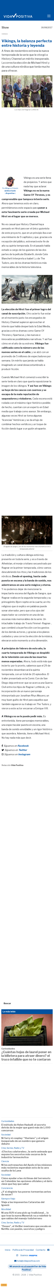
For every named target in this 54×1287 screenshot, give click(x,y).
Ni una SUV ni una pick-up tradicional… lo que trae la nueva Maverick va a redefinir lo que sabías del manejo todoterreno (26, 1215)
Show (5, 27)
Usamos (24, 1255)
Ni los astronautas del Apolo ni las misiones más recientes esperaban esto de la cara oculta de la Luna (26, 1168)
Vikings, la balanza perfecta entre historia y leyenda (27, 43)
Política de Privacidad (23, 1250)
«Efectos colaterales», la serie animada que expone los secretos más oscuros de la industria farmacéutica (26, 1154)
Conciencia (7, 1188)
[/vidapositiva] (48, 1250)
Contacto (40, 1250)
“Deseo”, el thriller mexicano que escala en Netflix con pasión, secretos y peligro (26, 1227)
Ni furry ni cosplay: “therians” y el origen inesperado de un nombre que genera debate (24, 1141)
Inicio (7, 1250)
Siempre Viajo (8, 1198)
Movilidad (6, 1209)
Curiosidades (8, 1048)
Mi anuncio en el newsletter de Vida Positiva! (28, 1268)
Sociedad (5, 1134)
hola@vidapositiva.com (28, 1261)
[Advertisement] (27, 140)
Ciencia (5, 1161)
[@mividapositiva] (17, 1255)
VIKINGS (5, 34)
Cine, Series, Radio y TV (12, 1148)
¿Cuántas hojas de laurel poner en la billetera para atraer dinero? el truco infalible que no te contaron (26, 1055)
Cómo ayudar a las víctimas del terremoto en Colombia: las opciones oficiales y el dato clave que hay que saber (26, 1181)
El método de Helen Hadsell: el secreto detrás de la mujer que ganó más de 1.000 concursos (25, 1127)
